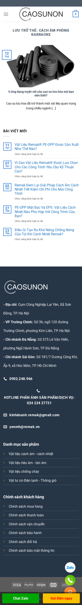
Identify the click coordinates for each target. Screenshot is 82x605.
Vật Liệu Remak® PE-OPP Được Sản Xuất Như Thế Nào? (47, 147)
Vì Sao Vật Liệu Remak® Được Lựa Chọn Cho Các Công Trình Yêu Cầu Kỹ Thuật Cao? (46, 167)
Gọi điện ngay (61, 598)
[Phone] (70, 580)
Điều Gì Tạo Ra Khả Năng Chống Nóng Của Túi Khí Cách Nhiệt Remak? (44, 232)
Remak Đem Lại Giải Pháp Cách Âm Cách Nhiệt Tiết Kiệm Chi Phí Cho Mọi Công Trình (47, 189)
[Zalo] (70, 567)
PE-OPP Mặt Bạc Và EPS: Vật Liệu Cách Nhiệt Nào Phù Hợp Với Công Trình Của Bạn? (45, 211)
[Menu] (6, 14)
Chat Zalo (20, 598)
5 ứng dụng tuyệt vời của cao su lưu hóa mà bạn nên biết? (41, 93)
